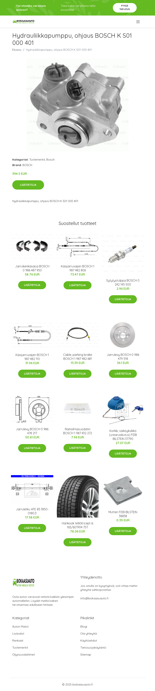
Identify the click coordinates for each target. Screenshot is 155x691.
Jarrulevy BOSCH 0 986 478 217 (32, 431)
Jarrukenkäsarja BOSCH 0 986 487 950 (32, 268)
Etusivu (16, 50)
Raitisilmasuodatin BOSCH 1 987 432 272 (77, 431)
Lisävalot (18, 633)
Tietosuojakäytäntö (93, 647)
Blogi (83, 626)
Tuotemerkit (37, 159)
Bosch (50, 159)
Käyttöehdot (88, 640)
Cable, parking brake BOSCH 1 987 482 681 (77, 357)
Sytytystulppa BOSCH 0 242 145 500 (123, 282)
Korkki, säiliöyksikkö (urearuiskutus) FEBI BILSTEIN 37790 (123, 435)
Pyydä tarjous (124, 7)
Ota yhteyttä (88, 633)
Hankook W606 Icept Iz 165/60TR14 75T (77, 525)
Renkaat (17, 640)
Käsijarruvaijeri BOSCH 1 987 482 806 (77, 268)
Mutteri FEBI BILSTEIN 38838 (122, 514)
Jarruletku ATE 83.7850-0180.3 (32, 511)
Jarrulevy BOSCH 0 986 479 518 (123, 357)
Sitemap (85, 654)
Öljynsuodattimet (23, 654)
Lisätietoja (28, 185)
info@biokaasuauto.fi (94, 598)
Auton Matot (20, 626)
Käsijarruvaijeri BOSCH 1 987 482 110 (32, 357)
